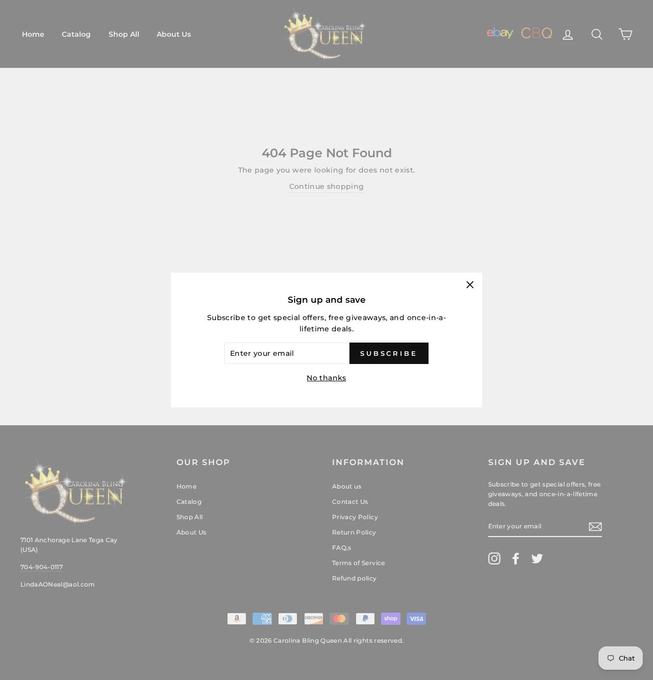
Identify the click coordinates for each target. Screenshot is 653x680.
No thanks (326, 377)
